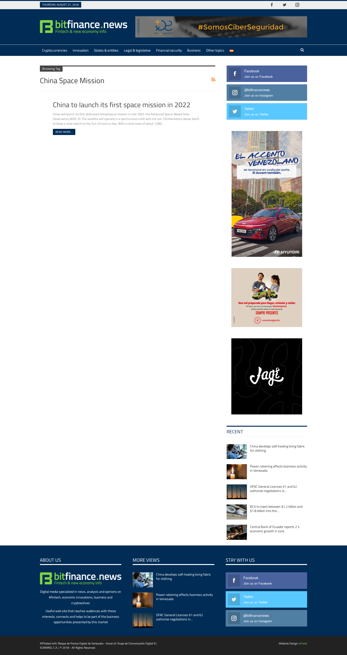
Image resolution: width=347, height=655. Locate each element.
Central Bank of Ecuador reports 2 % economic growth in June (275, 528)
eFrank (303, 643)
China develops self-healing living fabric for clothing (277, 448)
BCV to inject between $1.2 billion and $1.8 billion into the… (276, 508)
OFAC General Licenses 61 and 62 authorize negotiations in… (273, 488)
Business (194, 50)
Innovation (81, 50)
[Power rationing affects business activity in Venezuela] (237, 471)
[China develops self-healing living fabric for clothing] (237, 451)
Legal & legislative (137, 50)
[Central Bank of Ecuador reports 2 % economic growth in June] (237, 532)
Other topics (215, 50)
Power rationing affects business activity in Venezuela (278, 468)
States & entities (106, 50)
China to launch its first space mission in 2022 (121, 104)
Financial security (169, 50)
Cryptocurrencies (54, 50)
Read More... (64, 132)
